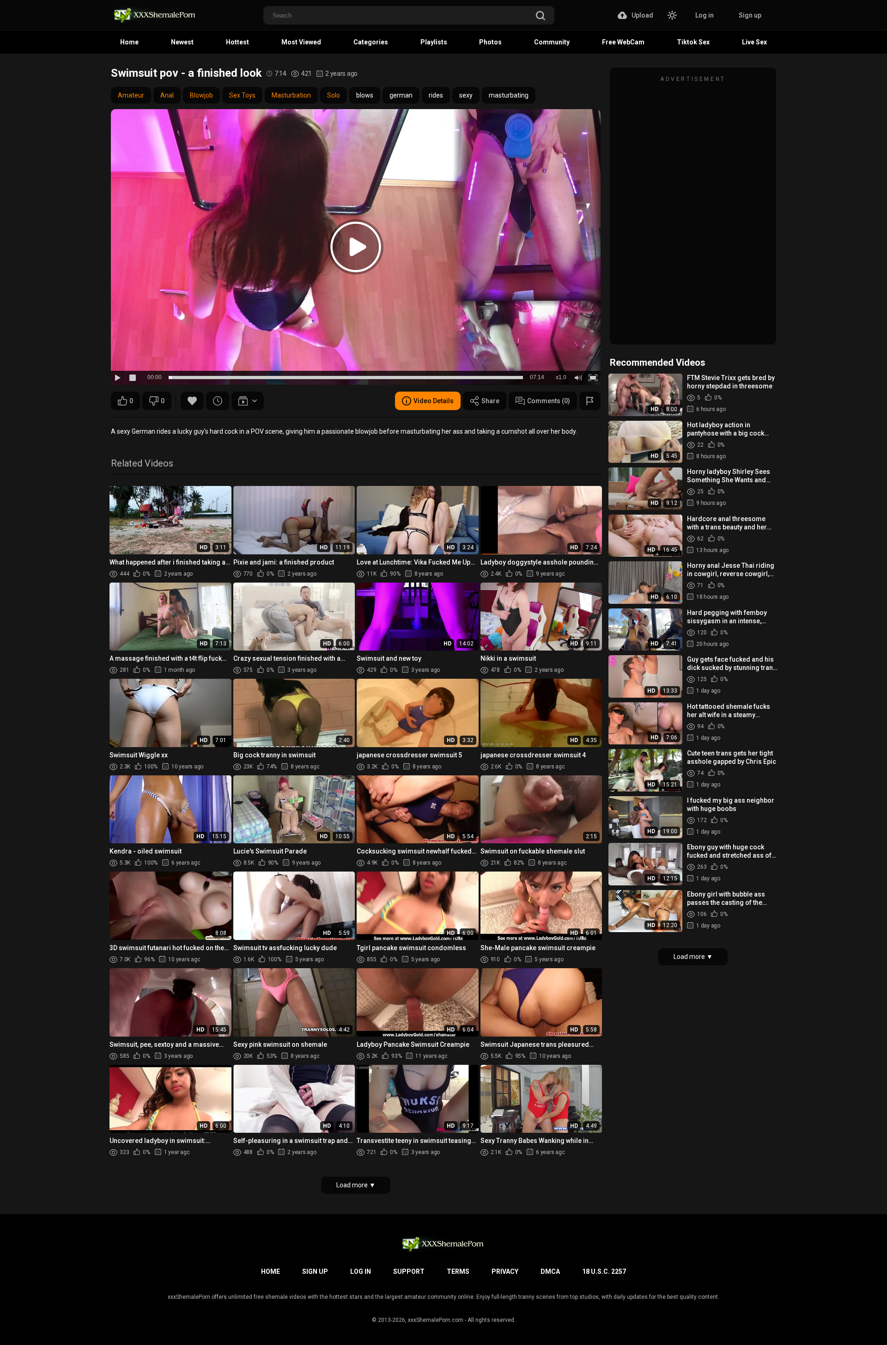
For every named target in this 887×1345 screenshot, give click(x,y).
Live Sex (754, 42)
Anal (167, 95)
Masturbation (291, 95)
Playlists (433, 42)
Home (129, 42)
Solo (333, 95)
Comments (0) (548, 401)
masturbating (509, 95)
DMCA (550, 1271)
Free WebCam (623, 42)
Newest (182, 42)
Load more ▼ (356, 1185)
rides (436, 95)
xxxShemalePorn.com (435, 1320)
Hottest (237, 42)
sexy (466, 95)
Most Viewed (301, 42)
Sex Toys (242, 95)
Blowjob (201, 95)
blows (364, 95)
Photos (490, 42)
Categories (370, 42)
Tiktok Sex (693, 42)
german (401, 95)
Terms (458, 1271)
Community (552, 42)
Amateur (131, 95)
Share (490, 401)
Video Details (433, 401)
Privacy (505, 1271)
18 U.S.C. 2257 (604, 1271)
